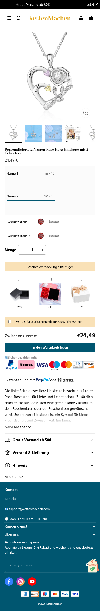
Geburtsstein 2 (18, 236)
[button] (9, 18)
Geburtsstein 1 (18, 222)
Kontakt (10, 498)
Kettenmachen (54, 604)
